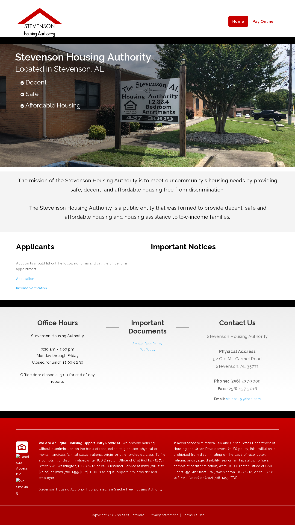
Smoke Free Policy (147, 344)
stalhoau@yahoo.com (243, 399)
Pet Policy (148, 349)
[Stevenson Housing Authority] (39, 21)
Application (25, 279)
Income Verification (31, 288)
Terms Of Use (194, 515)
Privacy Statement (164, 515)
